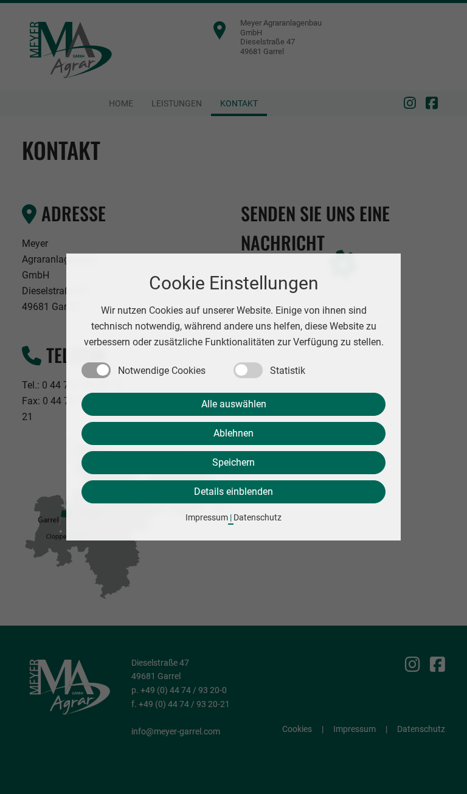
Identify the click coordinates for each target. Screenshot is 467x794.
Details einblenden (233, 491)
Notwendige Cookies (162, 370)
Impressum (206, 517)
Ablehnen (233, 433)
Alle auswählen (233, 404)
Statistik (287, 370)
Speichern (233, 462)
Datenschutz (258, 517)
